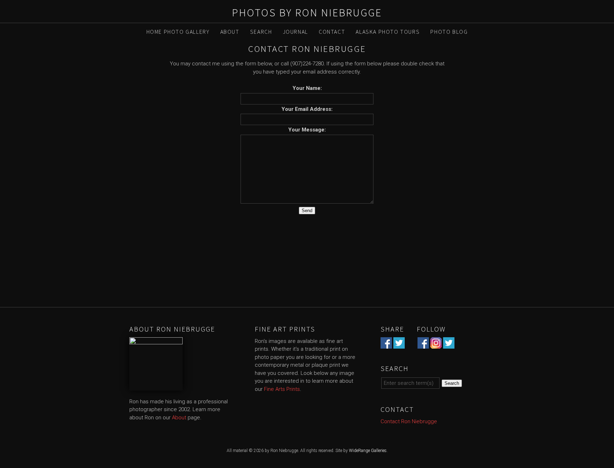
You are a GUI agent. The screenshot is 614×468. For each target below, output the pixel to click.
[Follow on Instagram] (436, 344)
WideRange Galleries (368, 450)
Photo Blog (449, 31)
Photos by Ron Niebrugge (307, 12)
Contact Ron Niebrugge (409, 421)
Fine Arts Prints (282, 389)
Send (307, 210)
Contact (332, 31)
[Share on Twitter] (399, 344)
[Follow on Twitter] (448, 344)
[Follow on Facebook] (423, 344)
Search (261, 31)
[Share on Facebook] (386, 344)
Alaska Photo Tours (388, 31)
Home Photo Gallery (178, 31)
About (229, 31)
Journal (295, 31)
